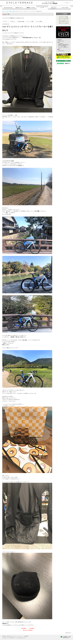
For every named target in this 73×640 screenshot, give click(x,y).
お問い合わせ (9, 636)
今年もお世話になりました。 (65, 21)
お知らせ (13, 21)
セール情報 (39, 21)
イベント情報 (30, 21)
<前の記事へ (23, 628)
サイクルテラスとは (8, 7)
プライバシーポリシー (18, 636)
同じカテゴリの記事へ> (28, 630)
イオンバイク (53, 7)
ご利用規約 (26, 636)
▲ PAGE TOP (68, 632)
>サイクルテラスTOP (66, 3)
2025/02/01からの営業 (63, 16)
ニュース (42, 7)
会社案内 (4, 636)
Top (3, 11)
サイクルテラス (19, 3)
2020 (10, 11)
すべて (6, 21)
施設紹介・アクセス (31, 7)
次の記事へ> (32, 628)
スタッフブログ (65, 7)
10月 (13, 11)
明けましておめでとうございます (66, 19)
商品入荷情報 (21, 21)
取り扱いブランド (19, 7)
